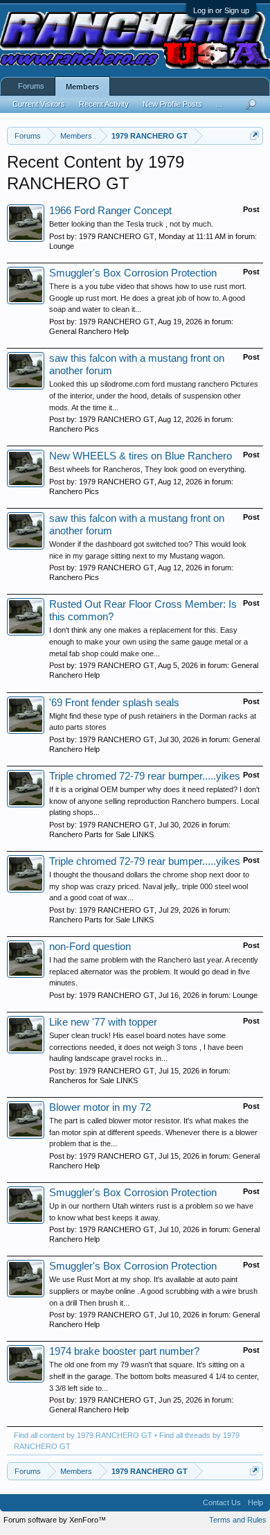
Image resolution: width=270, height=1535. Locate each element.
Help (255, 1502)
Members (82, 86)
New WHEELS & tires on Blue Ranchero (140, 456)
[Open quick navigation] (254, 135)
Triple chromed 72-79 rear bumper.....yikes (144, 776)
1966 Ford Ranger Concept (110, 210)
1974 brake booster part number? (124, 1351)
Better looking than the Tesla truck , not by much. (131, 224)
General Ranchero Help (89, 331)
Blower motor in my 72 (100, 1107)
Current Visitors (38, 104)
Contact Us (222, 1502)
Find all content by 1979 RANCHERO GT (83, 1435)
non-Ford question (90, 946)
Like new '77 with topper (103, 1022)
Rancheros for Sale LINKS (93, 1080)
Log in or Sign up (221, 10)
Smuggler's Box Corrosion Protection (133, 273)
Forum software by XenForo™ (54, 1520)
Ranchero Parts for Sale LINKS (101, 834)
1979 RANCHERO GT (116, 236)
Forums (31, 86)
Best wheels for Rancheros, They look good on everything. (147, 469)
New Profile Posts (172, 104)
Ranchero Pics (74, 429)
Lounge (61, 246)
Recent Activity (104, 104)
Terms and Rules (238, 1520)
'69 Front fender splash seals (114, 702)
